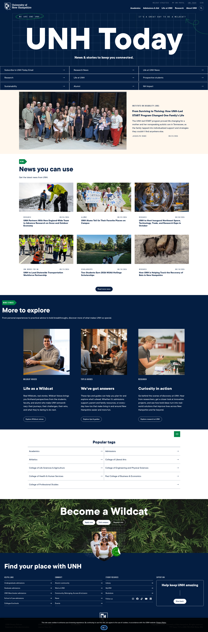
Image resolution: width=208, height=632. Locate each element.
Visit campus (103, 522)
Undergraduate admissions (14, 583)
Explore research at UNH (150, 419)
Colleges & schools (11, 603)
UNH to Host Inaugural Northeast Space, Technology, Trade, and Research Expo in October (160, 223)
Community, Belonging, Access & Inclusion (71, 593)
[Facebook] (138, 599)
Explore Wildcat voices (34, 419)
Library (108, 583)
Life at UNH (167, 8)
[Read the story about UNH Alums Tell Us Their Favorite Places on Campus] (104, 197)
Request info (118, 522)
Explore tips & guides (91, 419)
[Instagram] (133, 599)
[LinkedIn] (151, 599)
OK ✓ (104, 628)
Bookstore (109, 593)
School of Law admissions (14, 598)
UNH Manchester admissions (15, 593)
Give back (180, 601)
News (57, 598)
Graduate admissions (12, 588)
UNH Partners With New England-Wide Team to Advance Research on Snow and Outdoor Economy (46, 223)
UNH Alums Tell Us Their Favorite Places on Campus (103, 222)
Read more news (104, 289)
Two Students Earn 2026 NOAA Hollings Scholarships (101, 274)
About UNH (191, 8)
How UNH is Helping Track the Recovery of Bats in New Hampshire (161, 274)
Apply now (89, 522)
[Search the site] (201, 8)
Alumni (84, 217)
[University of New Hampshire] (19, 6)
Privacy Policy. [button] (161, 622)
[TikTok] (142, 599)
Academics (135, 8)
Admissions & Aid (151, 8)
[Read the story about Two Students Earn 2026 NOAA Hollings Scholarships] (104, 249)
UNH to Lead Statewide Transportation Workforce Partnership (43, 274)
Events (57, 603)
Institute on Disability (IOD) (145, 106)
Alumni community (62, 583)
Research (179, 8)
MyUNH (108, 588)
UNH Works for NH (30, 269)
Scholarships (86, 269)
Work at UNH (60, 588)
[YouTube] (147, 599)
